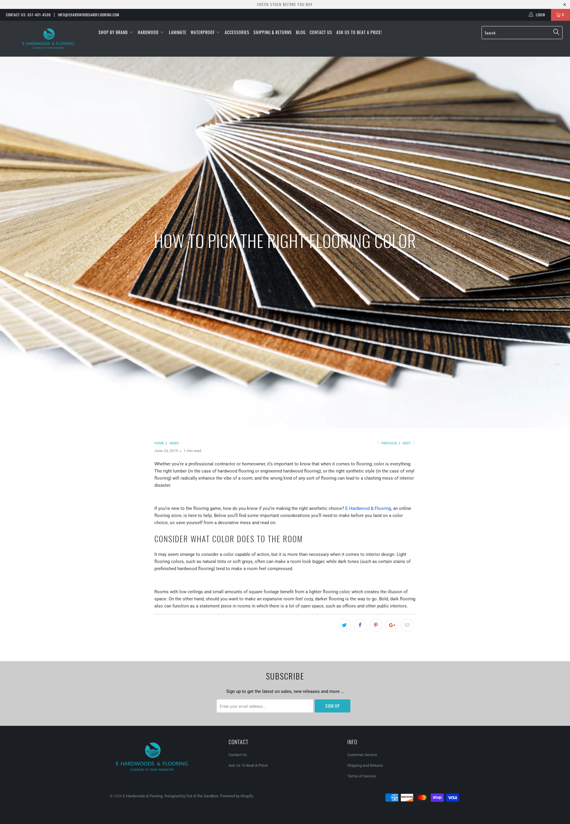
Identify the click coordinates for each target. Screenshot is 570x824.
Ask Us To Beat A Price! (359, 32)
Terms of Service (361, 776)
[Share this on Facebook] (360, 625)
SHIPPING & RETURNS (273, 32)
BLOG (300, 32)
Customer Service (362, 755)
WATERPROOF (203, 32)
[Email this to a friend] (407, 625)
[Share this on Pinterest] (375, 625)
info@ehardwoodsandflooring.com (88, 14)
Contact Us (321, 32)
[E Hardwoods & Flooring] (48, 39)
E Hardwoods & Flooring (143, 796)
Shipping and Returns (365, 765)
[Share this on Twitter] (344, 625)
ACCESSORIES (237, 32)
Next (407, 443)
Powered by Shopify (236, 796)
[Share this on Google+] (391, 625)
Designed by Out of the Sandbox (191, 796)
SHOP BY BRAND (114, 32)
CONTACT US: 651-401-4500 (28, 14)
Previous (389, 443)
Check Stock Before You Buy (285, 4)
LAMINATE (177, 32)
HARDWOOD (149, 32)
